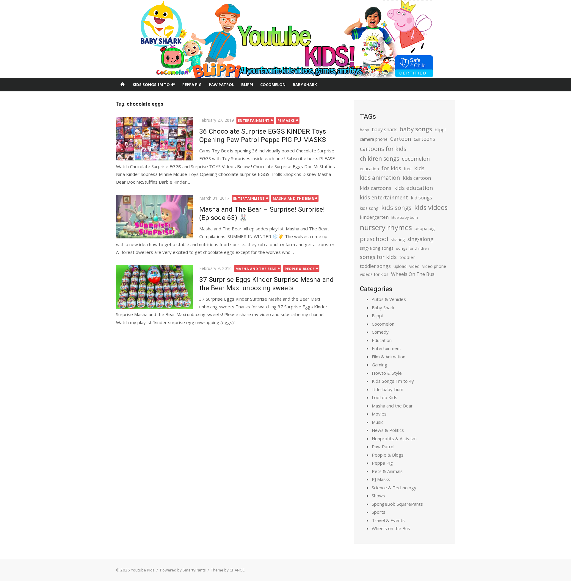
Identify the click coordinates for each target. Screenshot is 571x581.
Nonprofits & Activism (394, 438)
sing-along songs (376, 248)
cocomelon (416, 158)
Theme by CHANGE (228, 570)
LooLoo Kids (384, 397)
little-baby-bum (387, 389)
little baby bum (404, 217)
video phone (434, 266)
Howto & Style (387, 373)
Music (377, 422)
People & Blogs (300, 268)
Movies (379, 414)
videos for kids (374, 274)
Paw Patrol (221, 84)
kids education (413, 187)
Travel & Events (388, 520)
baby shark (384, 129)
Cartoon (400, 138)
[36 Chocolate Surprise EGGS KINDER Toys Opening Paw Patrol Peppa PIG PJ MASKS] (154, 138)
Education (382, 340)
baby (364, 129)
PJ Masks (286, 120)
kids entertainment (384, 197)
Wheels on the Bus (391, 528)
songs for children (412, 248)
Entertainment (254, 120)
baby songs (415, 129)
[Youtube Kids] (285, 39)
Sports (378, 512)
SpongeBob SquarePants (397, 504)
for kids (391, 168)
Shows (378, 496)
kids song (369, 208)
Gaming (379, 365)
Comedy (380, 332)
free (408, 168)
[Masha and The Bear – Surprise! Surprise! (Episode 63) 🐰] (154, 216)
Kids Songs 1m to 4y (154, 84)
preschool (374, 239)
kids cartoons (375, 188)
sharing (398, 239)
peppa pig (425, 228)
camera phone (374, 139)
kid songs (421, 197)
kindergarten (374, 217)
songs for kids (378, 256)
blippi (440, 129)
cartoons (424, 138)
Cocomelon (273, 84)
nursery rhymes (386, 227)
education (369, 168)
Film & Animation (388, 357)
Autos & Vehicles (389, 299)
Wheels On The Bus (412, 274)
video (414, 266)
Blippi (247, 84)
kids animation (380, 178)
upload (400, 266)
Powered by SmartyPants (183, 570)
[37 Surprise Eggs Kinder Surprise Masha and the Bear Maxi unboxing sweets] (154, 286)
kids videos (431, 207)
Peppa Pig (192, 84)
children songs (379, 158)
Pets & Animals (387, 471)
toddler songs (375, 266)
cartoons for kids (383, 149)
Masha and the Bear (293, 198)
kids (419, 168)
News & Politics (388, 430)
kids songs (396, 207)
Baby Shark (305, 84)
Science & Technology (394, 488)
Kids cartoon (417, 178)
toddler (407, 257)
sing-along (420, 239)
